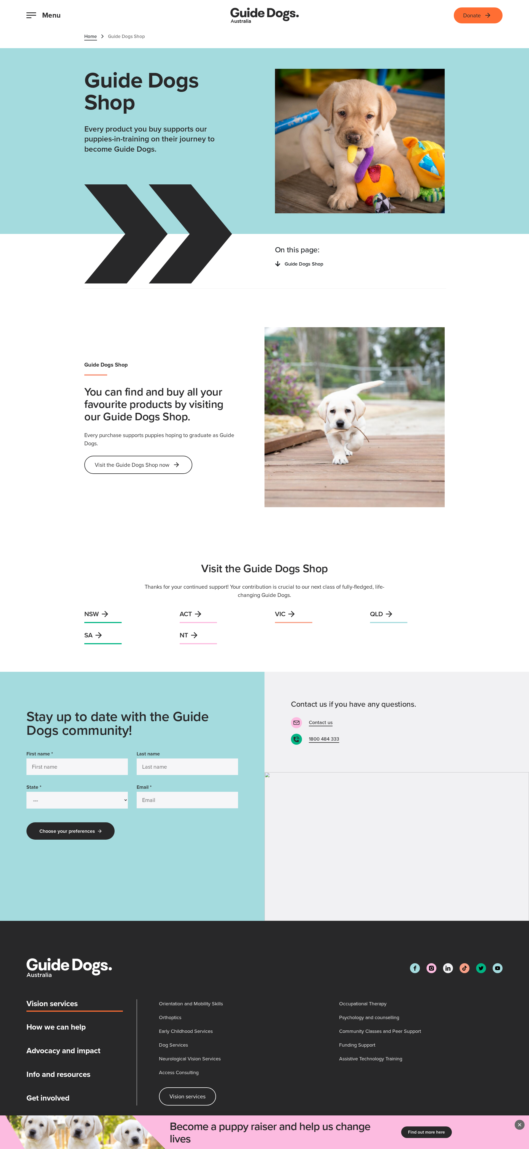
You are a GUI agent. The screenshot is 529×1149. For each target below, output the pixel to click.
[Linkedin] (448, 968)
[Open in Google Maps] (396, 846)
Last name (148, 753)
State (33, 787)
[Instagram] (431, 968)
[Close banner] (520, 1125)
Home (90, 36)
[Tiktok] (464, 968)
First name (39, 753)
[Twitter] (481, 968)
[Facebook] (415, 968)
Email (144, 787)
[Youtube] (498, 968)
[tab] (74, 1005)
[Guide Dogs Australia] (265, 15)
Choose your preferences (67, 831)
